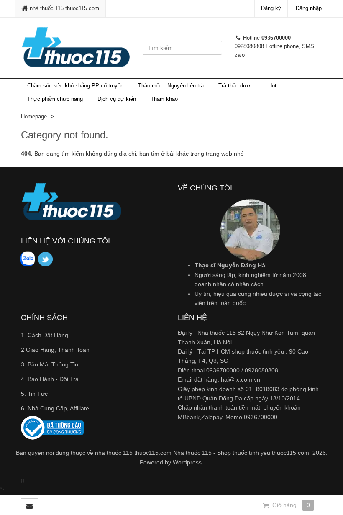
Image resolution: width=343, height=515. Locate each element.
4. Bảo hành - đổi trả (50, 379)
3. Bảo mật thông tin (49, 364)
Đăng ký (271, 8)
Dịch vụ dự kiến (116, 99)
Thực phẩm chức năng (55, 99)
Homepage (34, 116)
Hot (272, 85)
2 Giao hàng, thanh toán (55, 349)
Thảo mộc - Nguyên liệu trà (171, 85)
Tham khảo (164, 99)
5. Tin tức (34, 393)
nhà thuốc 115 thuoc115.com (63, 8)
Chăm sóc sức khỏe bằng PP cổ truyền (75, 85)
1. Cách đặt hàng (44, 335)
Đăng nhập (309, 8)
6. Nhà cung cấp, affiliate (55, 408)
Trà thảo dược (235, 85)
